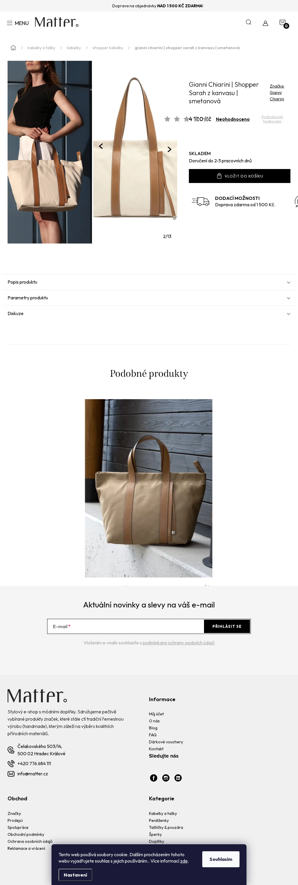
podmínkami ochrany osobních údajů (178, 643)
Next (169, 149)
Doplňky (156, 841)
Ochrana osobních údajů (30, 841)
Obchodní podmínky (26, 834)
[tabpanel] (135, 152)
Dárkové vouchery (166, 741)
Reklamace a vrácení (26, 848)
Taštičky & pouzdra (166, 827)
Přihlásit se (227, 626)
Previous (100, 146)
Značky (14, 813)
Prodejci (15, 820)
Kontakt (156, 748)
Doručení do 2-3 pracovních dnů (220, 161)
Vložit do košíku (244, 176)
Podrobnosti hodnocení (272, 119)
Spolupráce (18, 827)
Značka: (277, 92)
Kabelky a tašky (163, 813)
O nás (154, 721)
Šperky (155, 834)
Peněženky (159, 820)
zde (184, 861)
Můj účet (156, 714)
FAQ (153, 735)
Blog (153, 728)
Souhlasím (221, 859)
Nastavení (75, 875)
